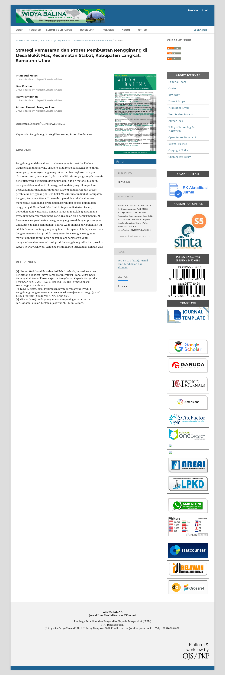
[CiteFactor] (187, 424)
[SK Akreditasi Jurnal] (188, 197)
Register (35, 29)
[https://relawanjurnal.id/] (188, 575)
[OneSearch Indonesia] (187, 439)
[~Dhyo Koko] (188, 512)
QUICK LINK (87, 29)
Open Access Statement (182, 137)
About (126, 29)
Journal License (177, 143)
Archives (32, 40)
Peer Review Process (180, 114)
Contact (172, 88)
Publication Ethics (178, 107)
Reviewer (174, 95)
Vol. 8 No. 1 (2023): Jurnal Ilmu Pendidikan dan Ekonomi (76, 40)
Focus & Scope (176, 101)
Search (201, 29)
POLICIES (108, 29)
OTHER (142, 29)
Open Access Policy (179, 156)
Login (20, 29)
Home (19, 40)
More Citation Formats (133, 236)
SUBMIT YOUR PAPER (59, 29)
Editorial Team (177, 82)
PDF (122, 161)
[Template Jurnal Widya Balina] (188, 322)
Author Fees (175, 120)
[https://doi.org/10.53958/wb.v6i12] (188, 593)
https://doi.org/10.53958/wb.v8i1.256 (44, 123)
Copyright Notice (178, 150)
